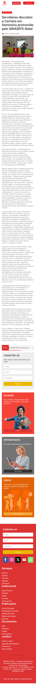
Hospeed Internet (26, 679)
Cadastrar (18, 384)
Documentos (7, 634)
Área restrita (7, 601)
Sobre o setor (7, 641)
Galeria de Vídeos (9, 616)
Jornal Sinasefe (8, 608)
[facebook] (5, 560)
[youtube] (24, 560)
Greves (5, 576)
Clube (4, 596)
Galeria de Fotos (8, 614)
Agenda (5, 581)
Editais (4, 631)
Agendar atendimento (10, 644)
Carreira (5, 578)
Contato (5, 598)
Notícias (5, 593)
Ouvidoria (5, 583)
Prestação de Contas (10, 611)
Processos (6, 646)
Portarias (5, 629)
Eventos (5, 619)
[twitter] (18, 560)
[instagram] (11, 560)
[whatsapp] (30, 560)
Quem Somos (7, 591)
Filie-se (5, 573)
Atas (3, 626)
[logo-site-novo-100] (4, 2)
